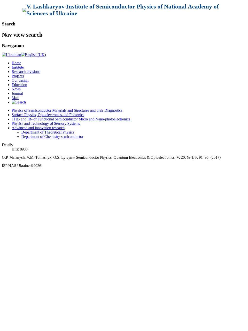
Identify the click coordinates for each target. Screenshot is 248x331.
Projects (18, 76)
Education (19, 85)
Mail (15, 98)
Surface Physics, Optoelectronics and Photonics (48, 115)
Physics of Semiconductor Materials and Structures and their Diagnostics (67, 110)
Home (16, 63)
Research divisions (26, 72)
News (16, 89)
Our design (20, 80)
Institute (18, 67)
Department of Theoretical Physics (47, 132)
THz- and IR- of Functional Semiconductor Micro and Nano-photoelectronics (71, 119)
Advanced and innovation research (38, 128)
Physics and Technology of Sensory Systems (46, 123)
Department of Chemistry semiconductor (52, 136)
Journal (17, 93)
